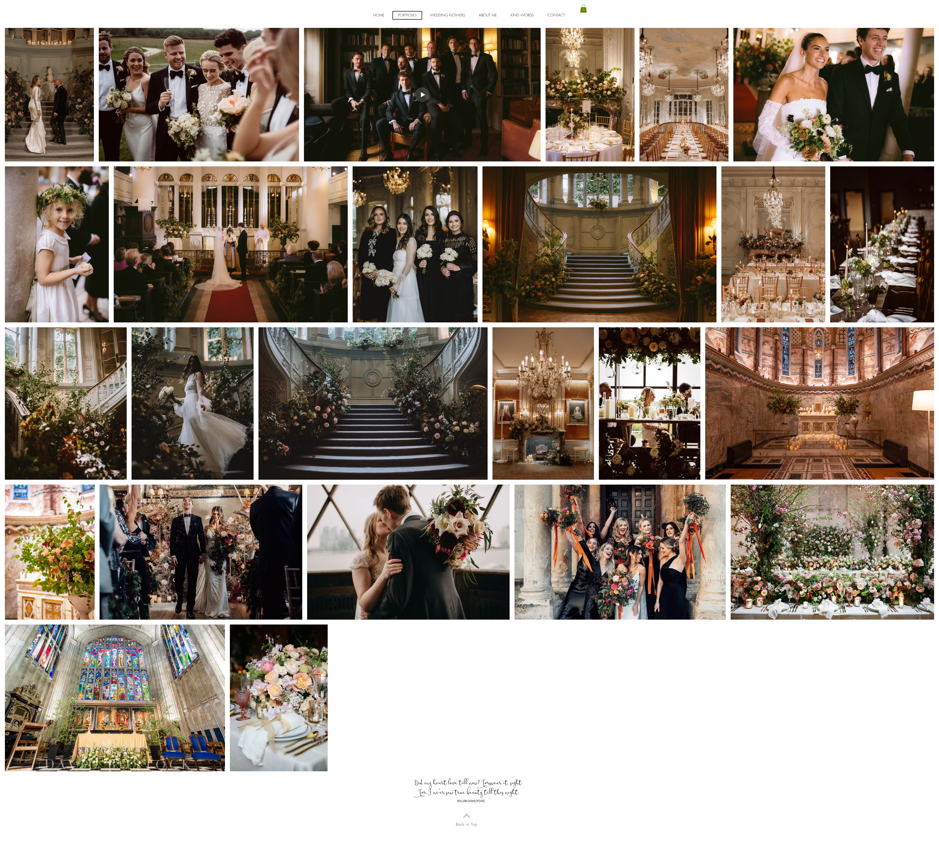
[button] (583, 8)
